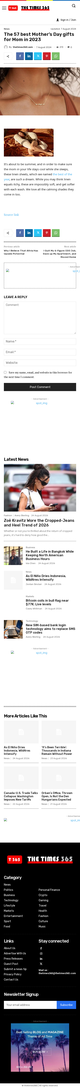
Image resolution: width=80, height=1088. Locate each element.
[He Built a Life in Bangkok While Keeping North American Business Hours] (13, 555)
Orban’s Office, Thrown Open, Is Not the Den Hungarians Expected (57, 796)
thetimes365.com (23, 47)
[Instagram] (41, 953)
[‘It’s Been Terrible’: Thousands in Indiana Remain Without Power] (59, 732)
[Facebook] (20, 56)
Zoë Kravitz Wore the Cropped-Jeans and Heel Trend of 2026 (39, 522)
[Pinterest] (47, 56)
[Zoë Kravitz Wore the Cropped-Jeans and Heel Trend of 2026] (40, 488)
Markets (30, 596)
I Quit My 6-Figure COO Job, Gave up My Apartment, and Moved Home (59, 253)
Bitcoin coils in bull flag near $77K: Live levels (47, 602)
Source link (11, 215)
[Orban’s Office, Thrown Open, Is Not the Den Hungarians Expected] (59, 777)
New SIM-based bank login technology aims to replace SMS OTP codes (50, 628)
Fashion (8, 515)
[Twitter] (38, 56)
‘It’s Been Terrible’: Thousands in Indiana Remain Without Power (57, 751)
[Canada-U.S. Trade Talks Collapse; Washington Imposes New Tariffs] (21, 777)
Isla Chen (31, 563)
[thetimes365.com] (6, 47)
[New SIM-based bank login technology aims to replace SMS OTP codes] (13, 629)
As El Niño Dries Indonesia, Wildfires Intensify (46, 577)
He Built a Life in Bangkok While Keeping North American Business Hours (50, 555)
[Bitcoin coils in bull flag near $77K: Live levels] (13, 604)
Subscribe (66, 1005)
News (7, 29)
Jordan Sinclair (34, 584)
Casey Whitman (34, 608)
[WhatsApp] (56, 56)
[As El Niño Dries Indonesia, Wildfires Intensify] (13, 580)
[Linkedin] (29, 56)
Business (30, 547)
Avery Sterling (22, 515)
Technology (32, 621)
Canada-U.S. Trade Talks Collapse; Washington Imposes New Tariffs (21, 796)
